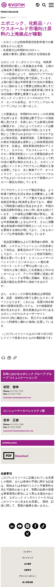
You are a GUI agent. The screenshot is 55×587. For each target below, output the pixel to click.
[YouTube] (20, 526)
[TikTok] (43, 526)
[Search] (44, 5)
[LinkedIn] (12, 526)
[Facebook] (35, 526)
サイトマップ (27, 558)
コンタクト (27, 552)
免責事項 (27, 570)
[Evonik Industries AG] (13, 5)
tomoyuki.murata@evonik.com (17, 397)
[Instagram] (27, 526)
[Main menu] (51, 4)
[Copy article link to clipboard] (15, 358)
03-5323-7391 (16, 391)
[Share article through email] (9, 358)
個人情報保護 (27, 582)
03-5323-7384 (16, 424)
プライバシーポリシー (27, 576)
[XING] (27, 534)
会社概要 (27, 564)
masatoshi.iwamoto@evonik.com (18, 431)
